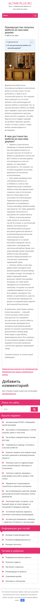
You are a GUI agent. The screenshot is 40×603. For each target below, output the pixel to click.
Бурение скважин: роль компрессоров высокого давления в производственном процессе (19, 455)
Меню (5, 15)
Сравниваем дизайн (13, 576)
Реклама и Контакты (13, 544)
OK (22, 600)
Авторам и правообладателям (17, 535)
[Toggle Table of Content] (30, 42)
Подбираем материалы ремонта (18, 557)
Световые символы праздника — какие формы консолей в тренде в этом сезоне (17, 476)
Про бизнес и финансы (14, 567)
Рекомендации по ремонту (15, 572)
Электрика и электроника (15, 581)
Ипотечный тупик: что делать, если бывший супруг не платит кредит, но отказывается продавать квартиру (17, 504)
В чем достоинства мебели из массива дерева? (19, 46)
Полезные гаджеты (13, 562)
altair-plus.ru (20, 3)
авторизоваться (9, 394)
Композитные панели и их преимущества (20, 369)
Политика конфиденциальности (18, 540)
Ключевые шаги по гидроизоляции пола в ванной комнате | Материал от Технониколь (17, 465)
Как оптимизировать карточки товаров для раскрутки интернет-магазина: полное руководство (19, 494)
